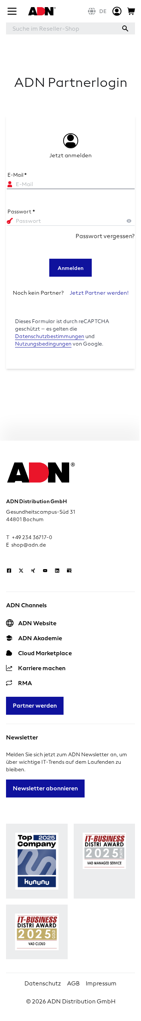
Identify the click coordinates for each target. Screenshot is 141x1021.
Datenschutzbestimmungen (49, 336)
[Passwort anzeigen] (129, 221)
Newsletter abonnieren (45, 788)
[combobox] (60, 28)
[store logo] (41, 11)
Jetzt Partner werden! (99, 292)
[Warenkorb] (131, 11)
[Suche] (125, 28)
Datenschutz (42, 983)
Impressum (101, 983)
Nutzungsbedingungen (43, 344)
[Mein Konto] (116, 11)
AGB (73, 983)
